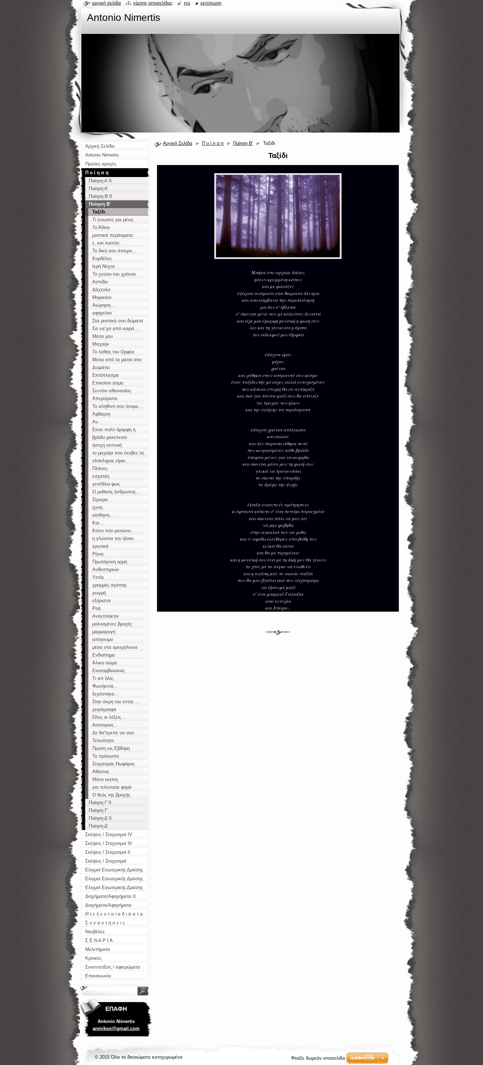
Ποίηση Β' (243, 143)
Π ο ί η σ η (212, 143)
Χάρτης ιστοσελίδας (153, 3)
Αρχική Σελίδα (177, 143)
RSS (187, 3)
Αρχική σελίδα (106, 3)
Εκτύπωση (210, 3)
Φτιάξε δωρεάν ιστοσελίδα (318, 1058)
